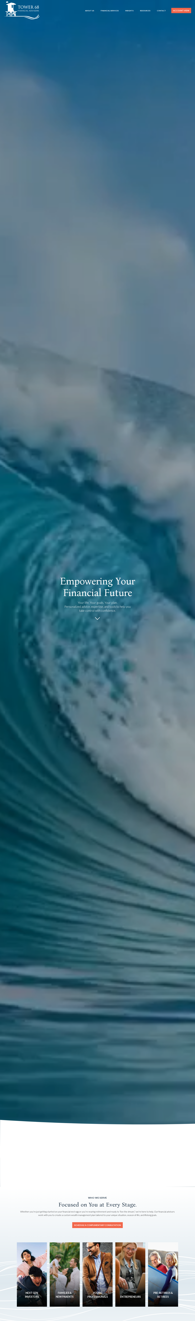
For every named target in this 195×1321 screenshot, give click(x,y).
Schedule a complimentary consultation (97, 1225)
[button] (89, 10)
